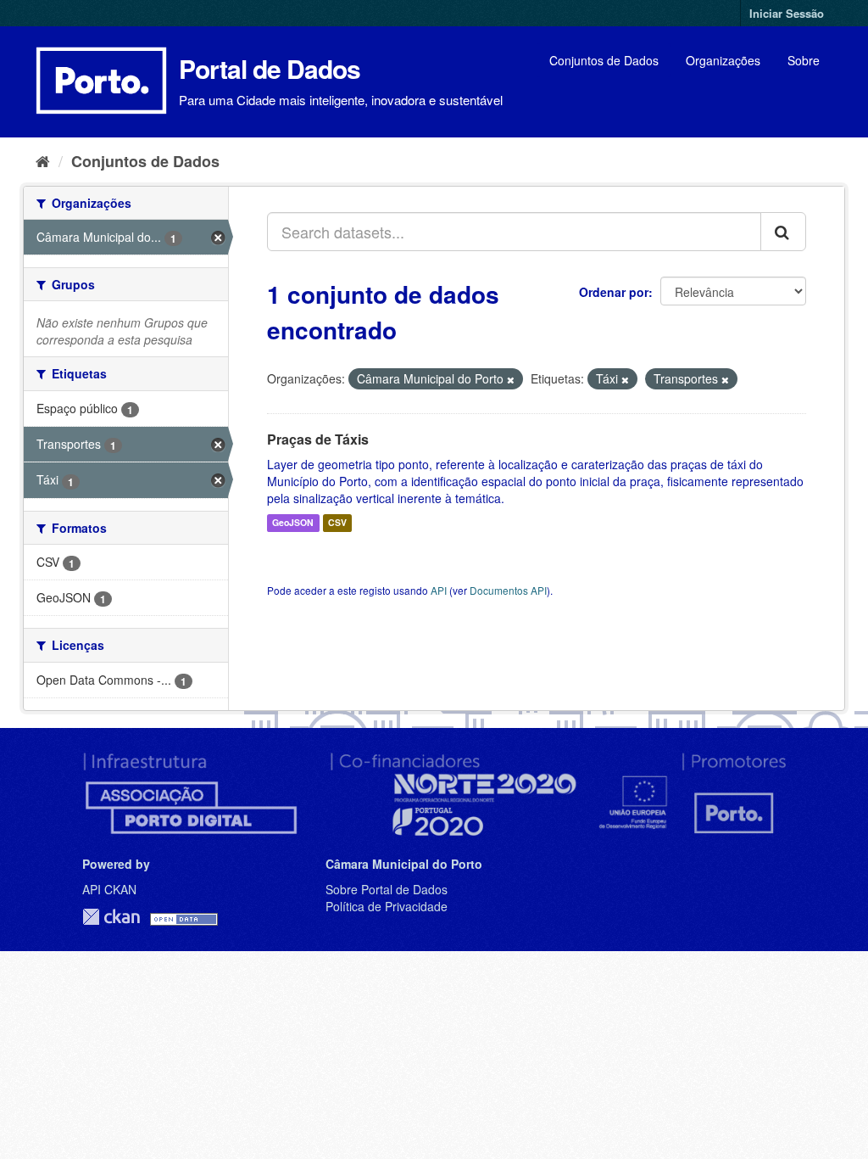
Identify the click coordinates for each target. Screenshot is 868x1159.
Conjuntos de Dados (604, 60)
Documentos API (508, 590)
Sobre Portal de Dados (387, 889)
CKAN (111, 917)
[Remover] (511, 379)
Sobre (803, 60)
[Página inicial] (43, 160)
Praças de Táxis (318, 439)
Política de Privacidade (387, 906)
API (439, 590)
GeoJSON (293, 523)
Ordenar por (613, 291)
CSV (337, 523)
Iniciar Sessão (786, 13)
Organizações (723, 60)
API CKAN (109, 889)
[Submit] (783, 231)
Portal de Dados (269, 68)
